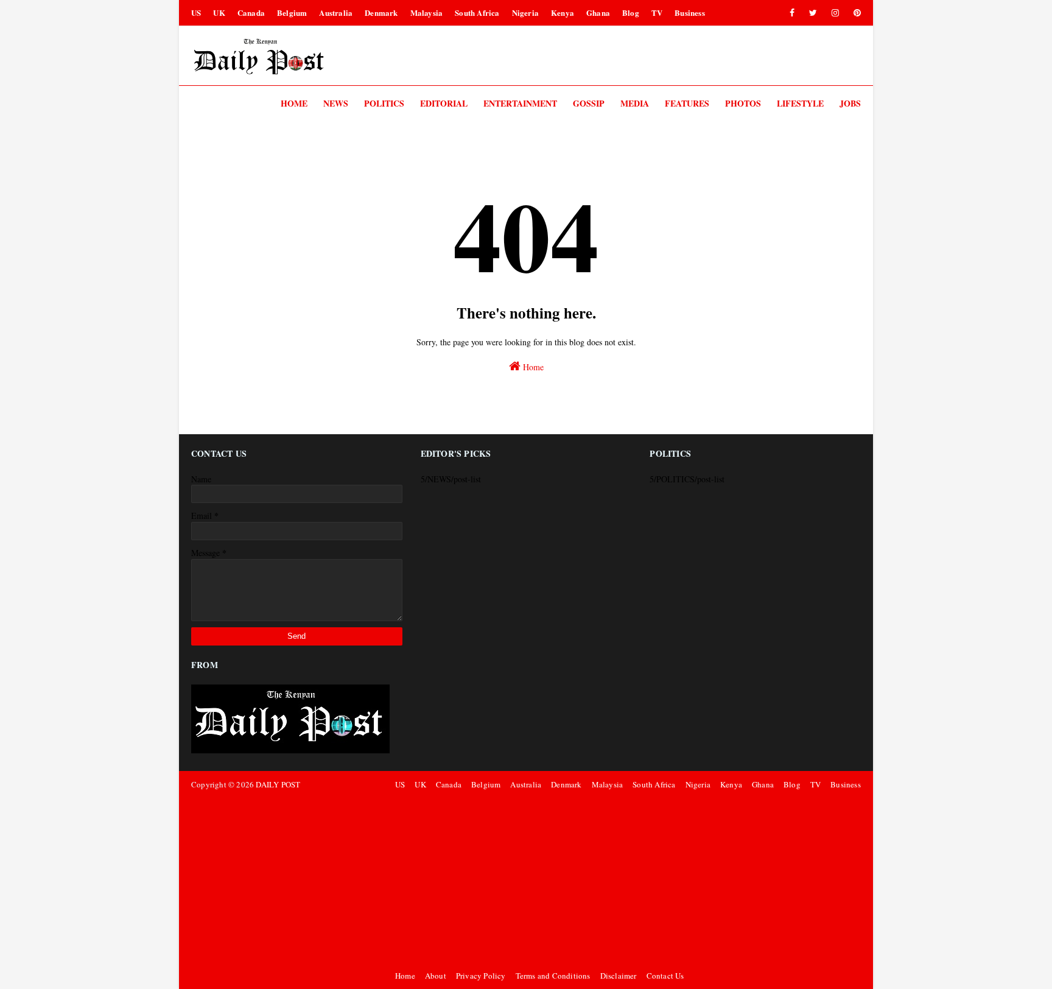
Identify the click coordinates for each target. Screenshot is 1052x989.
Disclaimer (618, 975)
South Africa (477, 12)
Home (532, 367)
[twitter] (813, 13)
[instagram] (835, 13)
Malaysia (426, 12)
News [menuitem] (335, 103)
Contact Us (665, 975)
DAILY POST (278, 784)
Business (690, 12)
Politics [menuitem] (384, 103)
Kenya (562, 12)
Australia (335, 12)
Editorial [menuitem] (444, 103)
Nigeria (525, 12)
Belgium (292, 12)
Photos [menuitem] (743, 103)
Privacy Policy (481, 975)
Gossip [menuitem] (589, 103)
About (435, 975)
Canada (251, 12)
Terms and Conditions (553, 975)
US (196, 12)
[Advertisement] (626, 880)
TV (656, 12)
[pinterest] (855, 13)
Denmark (381, 12)
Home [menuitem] (294, 103)
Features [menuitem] (687, 103)
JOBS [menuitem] (850, 103)
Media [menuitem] (634, 103)
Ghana (598, 12)
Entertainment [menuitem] (520, 103)
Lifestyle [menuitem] (800, 103)
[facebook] (792, 13)
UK (219, 12)
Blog (630, 12)
